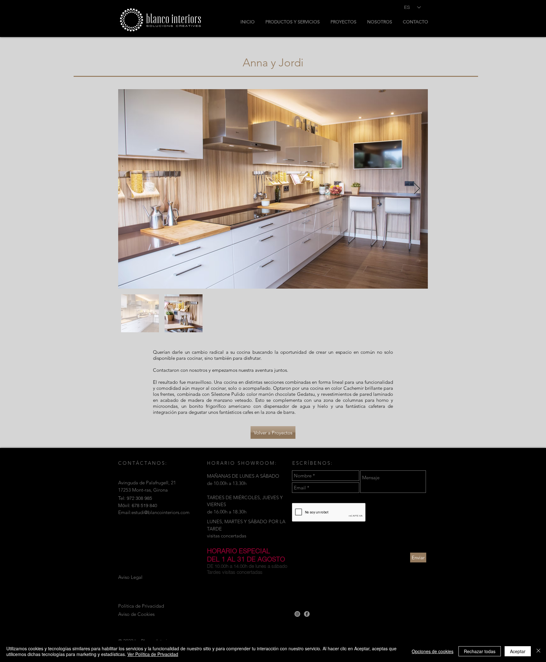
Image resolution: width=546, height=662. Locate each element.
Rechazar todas (479, 651)
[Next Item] (417, 189)
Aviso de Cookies (136, 614)
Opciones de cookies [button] (432, 651)
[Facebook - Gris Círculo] (307, 614)
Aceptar (517, 651)
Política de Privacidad (141, 606)
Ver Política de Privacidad (152, 654)
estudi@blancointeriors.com (160, 512)
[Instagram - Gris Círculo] (297, 614)
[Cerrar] (538, 651)
